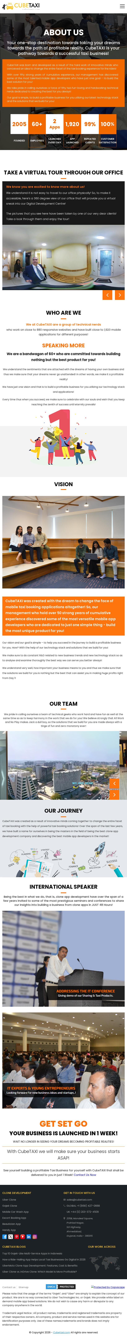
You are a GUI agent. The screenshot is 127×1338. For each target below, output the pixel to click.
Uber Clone (9, 1199)
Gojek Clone (9, 1206)
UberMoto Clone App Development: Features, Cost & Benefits (39, 1265)
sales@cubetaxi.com (79, 1199)
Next (120, 295)
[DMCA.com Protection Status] (60, 1287)
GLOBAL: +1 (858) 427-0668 (83, 1206)
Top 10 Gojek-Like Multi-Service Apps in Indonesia (32, 1253)
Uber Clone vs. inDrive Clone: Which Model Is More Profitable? (39, 1271)
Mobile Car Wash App (15, 1212)
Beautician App (11, 1224)
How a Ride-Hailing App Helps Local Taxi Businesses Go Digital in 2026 (43, 1259)
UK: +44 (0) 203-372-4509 (83, 1212)
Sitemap (23, 1287)
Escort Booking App (14, 1218)
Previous (107, 295)
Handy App (9, 1230)
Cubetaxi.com (61, 1332)
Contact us (8, 1287)
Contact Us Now (85, 1175)
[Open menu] (122, 6)
